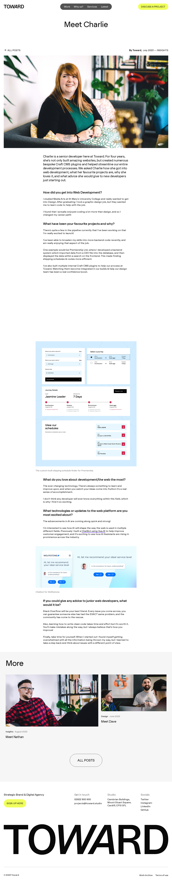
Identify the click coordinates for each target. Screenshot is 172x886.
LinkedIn (145, 806)
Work (67, 6)
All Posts (13, 50)
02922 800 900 (82, 799)
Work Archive (146, 875)
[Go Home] (14, 6)
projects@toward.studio (88, 803)
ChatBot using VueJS (93, 531)
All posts (86, 760)
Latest (104, 6)
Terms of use (161, 875)
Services (92, 6)
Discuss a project (153, 6)
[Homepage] (86, 839)
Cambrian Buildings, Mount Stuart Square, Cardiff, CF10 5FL (119, 802)
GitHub (145, 809)
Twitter (145, 799)
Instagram (146, 802)
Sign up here (15, 803)
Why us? (78, 6)
